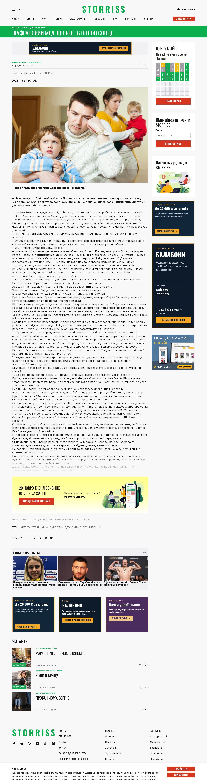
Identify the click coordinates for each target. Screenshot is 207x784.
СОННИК (148, 18)
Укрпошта (156, 747)
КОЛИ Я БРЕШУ (47, 675)
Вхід (178, 9)
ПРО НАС (63, 730)
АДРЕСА (62, 747)
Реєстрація (188, 9)
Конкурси (156, 731)
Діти (68, 527)
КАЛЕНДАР (130, 18)
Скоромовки (157, 742)
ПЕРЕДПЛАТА (65, 736)
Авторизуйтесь (74, 496)
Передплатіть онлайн (36, 501)
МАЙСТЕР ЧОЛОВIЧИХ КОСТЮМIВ (60, 653)
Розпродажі (157, 753)
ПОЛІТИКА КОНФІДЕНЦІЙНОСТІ (73, 759)
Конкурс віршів (159, 736)
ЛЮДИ (30, 18)
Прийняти (181, 769)
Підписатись (173, 144)
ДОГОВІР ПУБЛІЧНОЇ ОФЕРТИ (72, 753)
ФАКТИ (15, 18)
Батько (76, 527)
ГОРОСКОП (99, 18)
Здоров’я (110, 747)
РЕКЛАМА (63, 742)
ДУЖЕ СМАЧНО (78, 18)
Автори (109, 736)
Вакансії (110, 742)
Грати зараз (173, 101)
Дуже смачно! (113, 753)
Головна (110, 731)
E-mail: (160, 130)
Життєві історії (30, 527)
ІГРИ (115, 18)
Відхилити (181, 775)
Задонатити (183, 18)
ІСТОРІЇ (58, 18)
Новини (110, 759)
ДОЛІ (44, 18)
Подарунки (157, 759)
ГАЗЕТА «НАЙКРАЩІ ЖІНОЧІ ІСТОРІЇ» (29, 28)
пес (85, 527)
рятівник (95, 527)
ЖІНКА (45, 527)
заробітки (57, 527)
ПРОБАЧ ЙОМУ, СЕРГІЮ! (53, 698)
